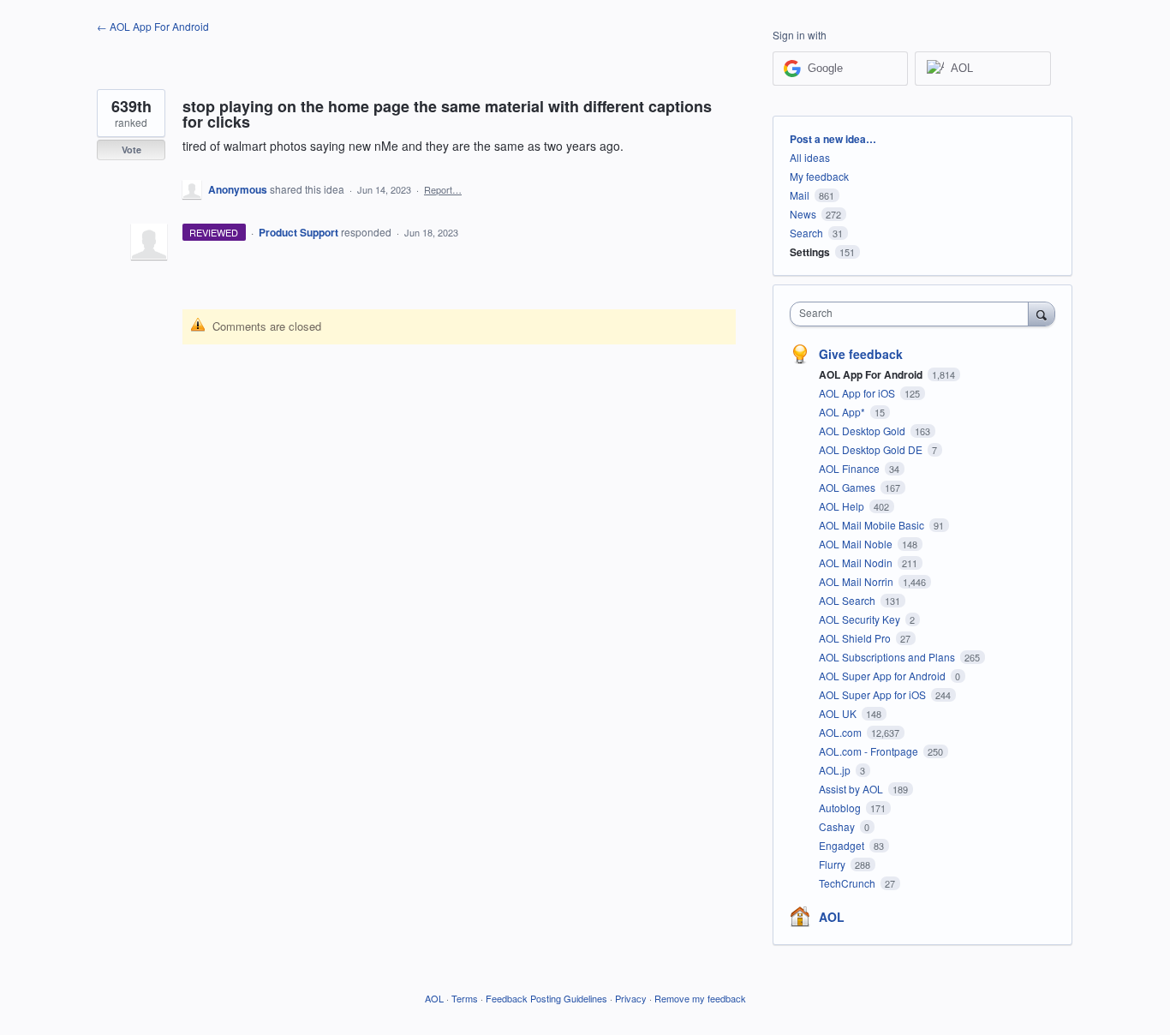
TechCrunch (848, 883)
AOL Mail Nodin (857, 562)
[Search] (1041, 314)
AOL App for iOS (858, 393)
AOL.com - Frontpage (870, 751)
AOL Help (843, 506)
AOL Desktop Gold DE (872, 449)
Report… (443, 189)
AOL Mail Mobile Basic (873, 525)
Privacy (631, 998)
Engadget (843, 845)
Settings (810, 252)
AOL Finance (850, 468)
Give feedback (861, 353)
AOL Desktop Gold (863, 430)
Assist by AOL (852, 788)
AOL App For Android (872, 374)
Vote (131, 149)
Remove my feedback (700, 998)
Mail (799, 195)
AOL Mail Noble (857, 543)
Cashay (838, 826)
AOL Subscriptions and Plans (888, 656)
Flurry (833, 864)
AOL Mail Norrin (857, 581)
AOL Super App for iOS (873, 694)
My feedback (819, 176)
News (803, 213)
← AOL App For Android (153, 26)
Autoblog (841, 807)
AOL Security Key (861, 619)
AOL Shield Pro (856, 638)
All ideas (810, 157)
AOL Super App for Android (883, 675)
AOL (832, 916)
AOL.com (841, 732)
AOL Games (848, 487)
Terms (464, 998)
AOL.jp (836, 770)
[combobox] (913, 314)
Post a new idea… (833, 139)
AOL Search (848, 600)
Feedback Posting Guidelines (546, 998)
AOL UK (839, 713)
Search (806, 232)
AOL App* (843, 411)
